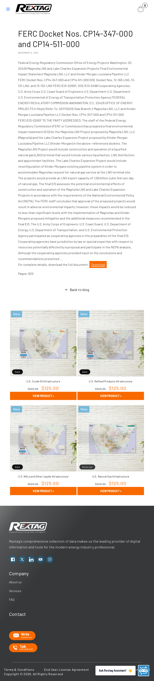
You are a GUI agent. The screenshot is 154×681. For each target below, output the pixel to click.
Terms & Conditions (19, 669)
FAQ (11, 599)
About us (15, 582)
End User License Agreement (66, 669)
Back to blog (79, 289)
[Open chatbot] (143, 670)
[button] (8, 9)
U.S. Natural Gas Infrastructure (110, 476)
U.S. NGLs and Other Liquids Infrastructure (43, 476)
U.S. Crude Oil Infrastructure (43, 381)
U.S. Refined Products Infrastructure (110, 381)
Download (98, 264)
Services (15, 591)
